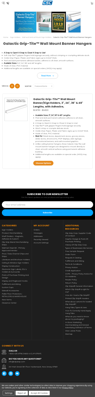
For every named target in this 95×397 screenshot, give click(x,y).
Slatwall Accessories (10, 290)
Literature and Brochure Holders (16, 259)
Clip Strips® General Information (79, 286)
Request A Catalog (73, 258)
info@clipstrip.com (17, 362)
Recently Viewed (41, 239)
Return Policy (71, 283)
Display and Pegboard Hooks (14, 281)
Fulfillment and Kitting (11, 284)
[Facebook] (4, 373)
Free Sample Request (74, 251)
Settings (8, 393)
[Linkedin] (10, 373)
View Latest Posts (73, 331)
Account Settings (41, 243)
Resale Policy (71, 280)
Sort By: (28, 86)
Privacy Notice (71, 267)
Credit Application (73, 270)
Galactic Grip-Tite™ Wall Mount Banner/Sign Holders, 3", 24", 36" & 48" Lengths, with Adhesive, (58, 102)
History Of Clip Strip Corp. (76, 245)
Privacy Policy (67, 387)
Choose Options (43, 163)
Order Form (70, 254)
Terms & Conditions (73, 264)
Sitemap (68, 334)
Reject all (22, 393)
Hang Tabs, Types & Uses (76, 307)
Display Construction (11, 266)
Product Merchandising (12, 233)
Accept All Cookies (39, 393)
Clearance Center (9, 303)
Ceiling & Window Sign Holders (15, 263)
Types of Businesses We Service (79, 248)
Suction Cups (7, 287)
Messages (38, 233)
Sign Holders (7, 230)
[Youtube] (17, 373)
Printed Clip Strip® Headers (77, 298)
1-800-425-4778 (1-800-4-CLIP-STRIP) (25, 353)
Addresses (38, 236)
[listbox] (43, 86)
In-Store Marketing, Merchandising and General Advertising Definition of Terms (78, 325)
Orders (36, 230)
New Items (7, 299)
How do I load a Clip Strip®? (77, 295)
